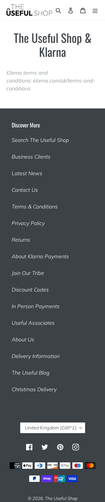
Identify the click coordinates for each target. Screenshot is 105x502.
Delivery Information (36, 356)
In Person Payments (36, 306)
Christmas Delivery (34, 389)
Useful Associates (33, 323)
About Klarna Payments (40, 256)
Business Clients (31, 156)
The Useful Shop (61, 498)
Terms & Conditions (35, 206)
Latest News (27, 173)
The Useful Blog (31, 372)
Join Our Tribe (28, 273)
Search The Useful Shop (40, 140)
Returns (21, 239)
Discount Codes (30, 289)
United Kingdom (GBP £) (51, 428)
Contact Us (25, 190)
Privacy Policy (28, 223)
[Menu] (95, 10)
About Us (23, 339)
